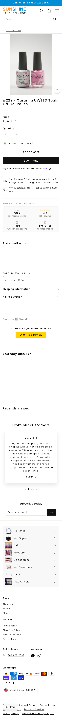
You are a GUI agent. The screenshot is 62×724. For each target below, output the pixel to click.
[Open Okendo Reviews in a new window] (15, 319)
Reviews (7, 608)
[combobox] (31, 19)
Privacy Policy (10, 639)
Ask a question (12, 296)
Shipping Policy (11, 630)
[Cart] (49, 11)
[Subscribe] (51, 512)
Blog (5, 613)
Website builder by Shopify (38, 713)
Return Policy (10, 625)
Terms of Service (12, 634)
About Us (8, 604)
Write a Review (34, 335)
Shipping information (16, 289)
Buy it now (31, 160)
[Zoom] (57, 90)
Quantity (8, 128)
